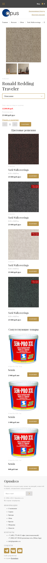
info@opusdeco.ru (14, 541)
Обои (22, 22)
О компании (12, 508)
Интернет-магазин (38, 14)
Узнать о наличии (10, 120)
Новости (11, 528)
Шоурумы (11, 525)
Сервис (10, 512)
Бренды (11, 515)
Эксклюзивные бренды (37, 11)
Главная (5, 22)
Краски (10, 521)
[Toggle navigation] (3, 4)
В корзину (25, 124)
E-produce (14, 558)
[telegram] (7, 551)
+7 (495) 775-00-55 (15, 535)
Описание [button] (8, 96)
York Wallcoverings (34, 22)
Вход (38, 4)
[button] (43, 4)
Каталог (14, 22)
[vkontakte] (13, 551)
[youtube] (20, 551)
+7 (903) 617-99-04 (15, 538)
